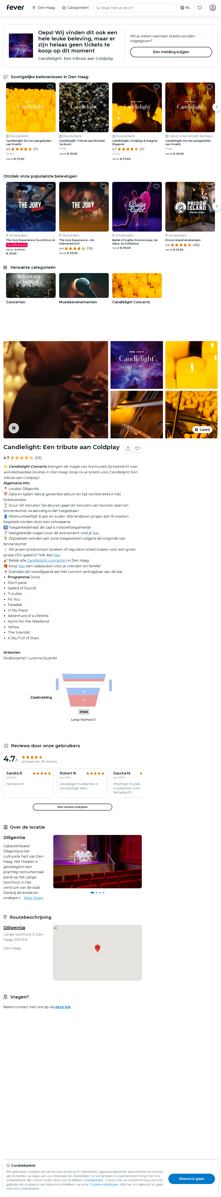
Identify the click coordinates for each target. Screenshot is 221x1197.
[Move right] (216, 107)
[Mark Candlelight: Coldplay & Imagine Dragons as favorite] (156, 87)
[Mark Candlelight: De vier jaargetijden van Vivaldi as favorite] (50, 87)
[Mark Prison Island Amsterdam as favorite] (209, 186)
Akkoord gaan (192, 1179)
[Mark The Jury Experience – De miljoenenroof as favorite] (103, 186)
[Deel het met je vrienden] (128, 448)
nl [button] (188, 8)
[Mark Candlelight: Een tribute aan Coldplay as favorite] (137, 448)
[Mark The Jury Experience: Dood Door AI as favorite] (50, 186)
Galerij (205, 430)
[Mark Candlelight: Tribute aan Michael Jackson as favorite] (103, 87)
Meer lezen (33, 898)
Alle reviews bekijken (72, 807)
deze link (63, 1007)
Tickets (182, 466)
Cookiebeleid (93, 1180)
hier (96, 533)
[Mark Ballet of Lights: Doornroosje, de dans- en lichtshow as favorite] (156, 186)
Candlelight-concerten (47, 560)
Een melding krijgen (171, 52)
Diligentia (14, 927)
